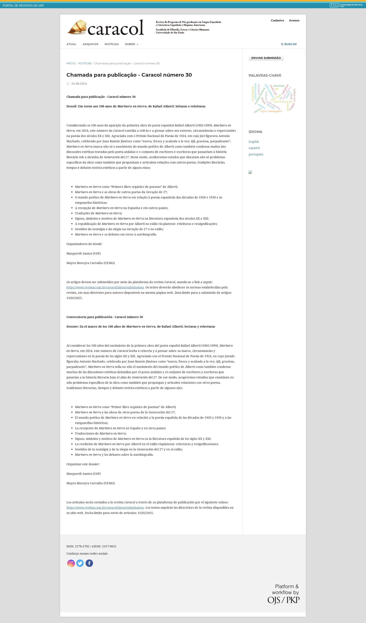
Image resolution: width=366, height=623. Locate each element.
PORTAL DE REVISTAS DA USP (23, 5)
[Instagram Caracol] (71, 567)
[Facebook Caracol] (89, 567)
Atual (71, 44)
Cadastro (277, 20)
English (254, 142)
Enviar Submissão (266, 58)
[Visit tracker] (250, 173)
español (254, 148)
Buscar (290, 44)
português (256, 154)
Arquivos (90, 44)
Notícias (112, 44)
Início (71, 63)
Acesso (294, 20)
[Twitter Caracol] (80, 567)
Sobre (130, 44)
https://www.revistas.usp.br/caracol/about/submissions (105, 287)
